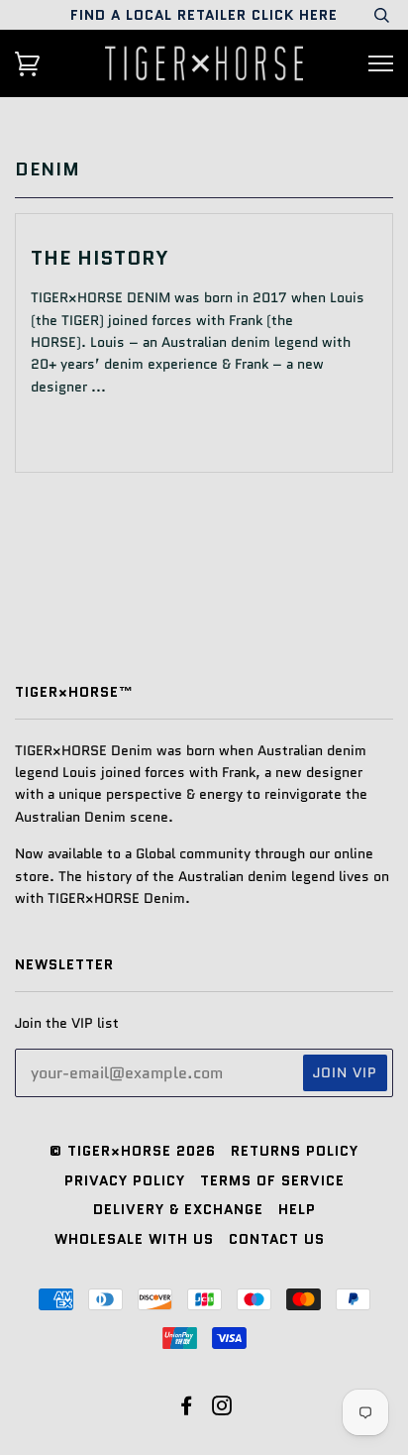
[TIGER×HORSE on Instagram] (222, 1408)
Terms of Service (272, 1180)
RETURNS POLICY (294, 1151)
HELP (297, 1209)
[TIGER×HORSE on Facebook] (186, 1408)
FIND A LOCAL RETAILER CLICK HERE (204, 15)
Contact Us (277, 1239)
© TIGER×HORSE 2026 (133, 1151)
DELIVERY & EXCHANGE (178, 1209)
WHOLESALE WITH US (134, 1239)
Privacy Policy (124, 1180)
